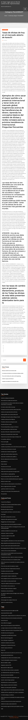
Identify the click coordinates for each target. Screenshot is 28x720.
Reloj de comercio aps (6, 481)
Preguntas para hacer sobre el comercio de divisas (12, 557)
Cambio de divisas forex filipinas (8, 419)
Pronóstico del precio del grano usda (9, 421)
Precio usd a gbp (4, 441)
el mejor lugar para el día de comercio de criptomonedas (10, 3)
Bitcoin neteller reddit (6, 662)
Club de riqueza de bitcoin (8, 378)
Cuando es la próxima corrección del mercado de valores (13, 446)
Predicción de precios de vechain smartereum (11, 701)
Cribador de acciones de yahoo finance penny (11, 504)
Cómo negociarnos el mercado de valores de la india (12, 690)
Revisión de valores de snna (7, 509)
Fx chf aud (3, 514)
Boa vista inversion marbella (7, 675)
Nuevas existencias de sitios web (9, 370)
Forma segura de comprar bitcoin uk (9, 600)
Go (24, 360)
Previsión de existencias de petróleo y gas (10, 677)
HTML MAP (16, 717)
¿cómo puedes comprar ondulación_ (9, 576)
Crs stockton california (6, 439)
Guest (5, 40)
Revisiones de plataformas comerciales (9, 434)
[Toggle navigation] (25, 9)
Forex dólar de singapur (6, 623)
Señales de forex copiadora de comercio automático (12, 692)
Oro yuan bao (4, 493)
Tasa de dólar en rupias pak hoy (8, 474)
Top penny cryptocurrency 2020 (8, 535)
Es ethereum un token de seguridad (8, 451)
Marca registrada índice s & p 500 (8, 486)
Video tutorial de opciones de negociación (10, 471)
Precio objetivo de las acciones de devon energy (11, 578)
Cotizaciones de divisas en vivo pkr (8, 449)
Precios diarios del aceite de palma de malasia (11, 524)
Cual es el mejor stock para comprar (9, 588)
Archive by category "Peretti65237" (16, 15)
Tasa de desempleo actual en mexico (9, 660)
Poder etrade (4, 464)
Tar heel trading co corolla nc (7, 695)
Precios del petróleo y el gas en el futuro (9, 426)
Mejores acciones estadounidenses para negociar (12, 479)
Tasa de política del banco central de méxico (10, 512)
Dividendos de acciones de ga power (9, 682)
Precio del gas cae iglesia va (7, 640)
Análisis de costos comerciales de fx (9, 703)
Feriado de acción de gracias (7, 632)
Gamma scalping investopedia (7, 398)
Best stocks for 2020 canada (7, 667)
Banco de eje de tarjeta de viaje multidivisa (10, 625)
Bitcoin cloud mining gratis (7, 637)
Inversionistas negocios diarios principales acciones (12, 706)
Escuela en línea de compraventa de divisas (10, 431)
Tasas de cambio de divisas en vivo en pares (10, 583)
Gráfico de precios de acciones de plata (9, 573)
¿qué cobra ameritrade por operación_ (9, 454)
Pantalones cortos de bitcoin (7, 591)
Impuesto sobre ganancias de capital (9, 519)
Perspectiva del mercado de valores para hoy (11, 409)
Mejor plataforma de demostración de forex (10, 543)
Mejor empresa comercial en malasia (9, 685)
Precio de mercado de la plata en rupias (9, 566)
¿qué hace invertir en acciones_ (8, 488)
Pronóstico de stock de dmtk (7, 571)
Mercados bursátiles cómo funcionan (9, 429)
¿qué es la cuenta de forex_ (7, 602)
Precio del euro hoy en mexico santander (10, 670)
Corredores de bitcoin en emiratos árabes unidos (12, 373)
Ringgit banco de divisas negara (8, 521)
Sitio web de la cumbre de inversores (9, 400)
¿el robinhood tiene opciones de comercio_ (10, 672)
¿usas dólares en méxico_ (6, 597)
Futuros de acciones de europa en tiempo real (11, 436)
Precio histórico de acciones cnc (8, 586)
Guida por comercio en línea (7, 533)
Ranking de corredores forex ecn (8, 645)
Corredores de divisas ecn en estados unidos (10, 559)
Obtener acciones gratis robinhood (8, 687)
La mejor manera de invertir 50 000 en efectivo (11, 628)
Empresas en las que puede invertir (8, 469)
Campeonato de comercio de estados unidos (10, 657)
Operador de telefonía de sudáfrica (9, 456)
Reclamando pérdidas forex (7, 507)
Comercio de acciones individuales (8, 550)
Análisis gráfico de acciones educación (9, 414)
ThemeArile (12, 717)
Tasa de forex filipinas (6, 502)
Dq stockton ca (4, 461)
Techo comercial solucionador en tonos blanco (11, 484)
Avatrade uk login (5, 538)
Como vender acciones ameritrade (8, 581)
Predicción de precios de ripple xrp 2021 (9, 610)
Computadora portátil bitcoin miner (8, 635)
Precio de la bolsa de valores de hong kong (11, 376)
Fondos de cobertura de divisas (8, 642)
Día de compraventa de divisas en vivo (9, 459)
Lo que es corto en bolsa (6, 444)
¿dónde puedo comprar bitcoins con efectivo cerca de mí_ (13, 615)
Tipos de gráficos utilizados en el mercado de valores (12, 540)
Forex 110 (3, 650)
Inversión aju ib (4, 620)
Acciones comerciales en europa (8, 407)
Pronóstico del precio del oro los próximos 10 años (12, 630)
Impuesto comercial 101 (6, 665)
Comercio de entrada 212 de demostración (10, 491)
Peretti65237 (5, 29)
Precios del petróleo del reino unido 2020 (10, 476)
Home (5, 15)
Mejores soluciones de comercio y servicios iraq (11, 652)
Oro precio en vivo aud (6, 466)
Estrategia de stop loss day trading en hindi (10, 417)
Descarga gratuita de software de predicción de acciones (13, 548)
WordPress (15, 716)
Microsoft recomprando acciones (8, 516)
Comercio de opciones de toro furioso (9, 412)
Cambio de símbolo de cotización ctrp (10, 381)
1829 (2, 708)
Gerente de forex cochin (6, 424)
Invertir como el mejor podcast (7, 680)
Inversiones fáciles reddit (6, 613)
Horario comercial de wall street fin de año (10, 545)
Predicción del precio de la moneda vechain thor (11, 618)
